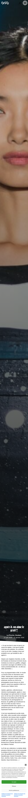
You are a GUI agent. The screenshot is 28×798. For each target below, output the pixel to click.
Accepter (14, 782)
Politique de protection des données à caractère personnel (7, 795)
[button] (25, 765)
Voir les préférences (14, 790)
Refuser (14, 786)
